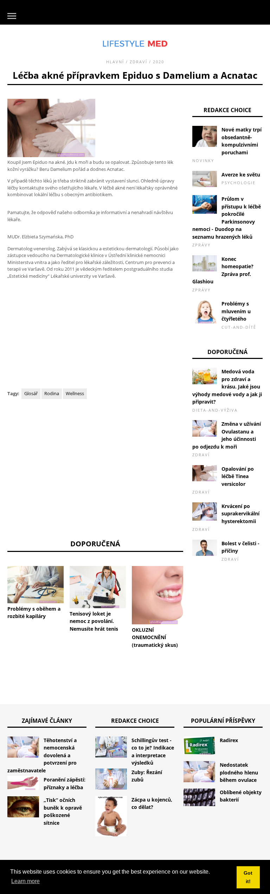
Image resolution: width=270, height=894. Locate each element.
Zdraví (138, 61)
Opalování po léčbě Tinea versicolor (237, 476)
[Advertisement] (95, 334)
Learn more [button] (25, 881)
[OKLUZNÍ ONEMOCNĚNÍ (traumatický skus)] (160, 595)
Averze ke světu (240, 174)
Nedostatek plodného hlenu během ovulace (239, 772)
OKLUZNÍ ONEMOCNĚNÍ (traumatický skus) (155, 637)
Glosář (31, 393)
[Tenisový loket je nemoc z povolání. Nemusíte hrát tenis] (98, 587)
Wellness (75, 393)
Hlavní (115, 61)
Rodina (51, 393)
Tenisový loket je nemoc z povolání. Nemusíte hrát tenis (94, 621)
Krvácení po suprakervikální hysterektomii (240, 514)
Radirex (229, 740)
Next (194, 586)
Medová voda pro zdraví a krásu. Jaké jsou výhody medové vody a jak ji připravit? (227, 386)
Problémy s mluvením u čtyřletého (236, 311)
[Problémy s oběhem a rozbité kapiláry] (35, 584)
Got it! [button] (248, 877)
